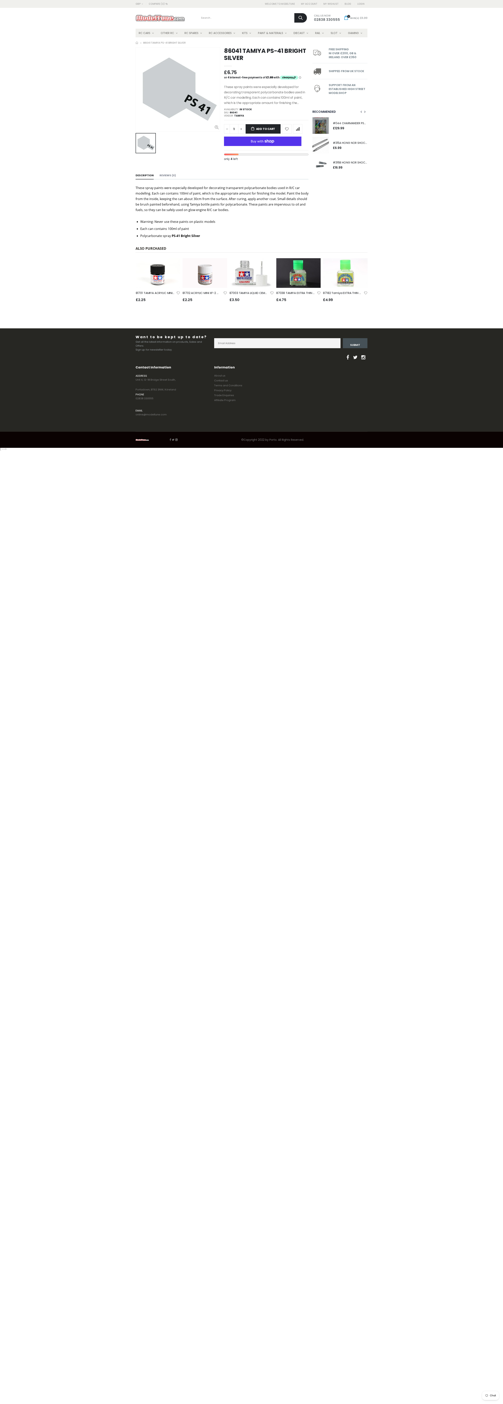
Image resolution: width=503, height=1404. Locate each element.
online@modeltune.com (151, 414)
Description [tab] (145, 175)
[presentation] (361, 112)
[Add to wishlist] (287, 129)
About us (219, 375)
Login (361, 4)
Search (300, 18)
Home (137, 43)
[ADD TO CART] (173, 264)
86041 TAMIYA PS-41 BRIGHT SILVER (265, 54)
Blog (348, 4)
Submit (355, 345)
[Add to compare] (297, 129)
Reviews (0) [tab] (168, 175)
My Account (309, 4)
